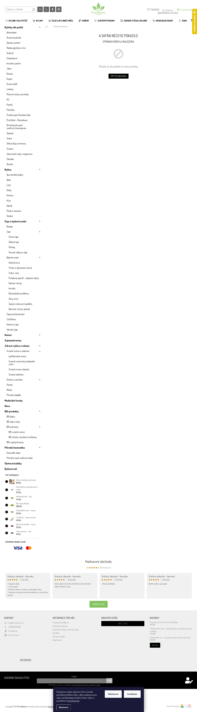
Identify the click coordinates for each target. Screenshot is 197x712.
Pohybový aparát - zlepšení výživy (24, 278)
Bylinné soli (11, 468)
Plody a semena (14, 210)
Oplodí (9, 205)
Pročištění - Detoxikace (17, 120)
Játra (9, 68)
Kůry (9, 200)
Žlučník (10, 164)
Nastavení (63, 707)
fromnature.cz (13, 635)
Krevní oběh (12, 83)
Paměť (9, 104)
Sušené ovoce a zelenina (18, 350)
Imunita (12, 288)
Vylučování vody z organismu (19, 153)
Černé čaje (13, 236)
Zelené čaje (14, 241)
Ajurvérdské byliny (15, 174)
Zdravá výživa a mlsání (17, 345)
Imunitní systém (14, 63)
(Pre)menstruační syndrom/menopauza (16, 127)
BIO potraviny (12, 426)
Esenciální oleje (13, 452)
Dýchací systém (13, 42)
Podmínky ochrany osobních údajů (66, 629)
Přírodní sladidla (14, 395)
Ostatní (10, 215)
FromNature (12, 631)
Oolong (12, 247)
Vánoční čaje (12, 329)
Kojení (9, 78)
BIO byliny (11, 416)
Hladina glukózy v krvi (16, 47)
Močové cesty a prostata (18, 94)
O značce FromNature (61, 622)
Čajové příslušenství (15, 314)
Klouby (10, 73)
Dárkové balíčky (13, 463)
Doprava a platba (59, 636)
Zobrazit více (98, 604)
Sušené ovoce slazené (19, 369)
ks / (122, 623)
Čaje (9, 231)
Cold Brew (11, 319)
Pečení (10, 384)
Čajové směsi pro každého (20, 303)
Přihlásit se (109, 680)
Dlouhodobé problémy (19, 293)
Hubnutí (10, 53)
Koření (8, 335)
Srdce (9, 138)
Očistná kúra (14, 262)
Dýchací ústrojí (15, 283)
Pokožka (10, 109)
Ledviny (10, 89)
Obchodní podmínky (60, 626)
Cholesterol (12, 58)
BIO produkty (12, 411)
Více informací (73, 700)
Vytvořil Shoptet (173, 706)
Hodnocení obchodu (98, 561)
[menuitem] (16, 21)
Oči (8, 99)
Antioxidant (12, 32)
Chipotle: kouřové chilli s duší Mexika (164, 622)
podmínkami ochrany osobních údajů (86, 685)
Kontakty (56, 633)
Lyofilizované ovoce (17, 356)
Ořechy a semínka (15, 379)
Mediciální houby (14, 400)
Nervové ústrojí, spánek (19, 309)
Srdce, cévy (14, 272)
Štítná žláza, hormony (16, 143)
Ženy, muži (13, 298)
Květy (9, 190)
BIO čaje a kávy (13, 421)
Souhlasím (132, 694)
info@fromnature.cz (16, 623)
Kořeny (10, 195)
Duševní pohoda (14, 37)
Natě (9, 179)
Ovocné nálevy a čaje (18, 252)
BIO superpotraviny (15, 442)
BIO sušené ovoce (17, 431)
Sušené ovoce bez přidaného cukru (22, 363)
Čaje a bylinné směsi (15, 221)
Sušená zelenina (16, 374)
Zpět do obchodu (118, 76)
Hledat (33, 9)
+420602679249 (14, 627)
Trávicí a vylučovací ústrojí (20, 267)
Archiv (155, 645)
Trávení (10, 148)
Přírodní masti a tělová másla (19, 457)
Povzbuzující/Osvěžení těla (18, 114)
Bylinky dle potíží (14, 27)
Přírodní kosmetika (15, 447)
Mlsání (9, 389)
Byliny (8, 169)
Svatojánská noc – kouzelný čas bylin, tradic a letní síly (170, 637)
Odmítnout (113, 694)
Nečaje (10, 226)
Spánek (10, 133)
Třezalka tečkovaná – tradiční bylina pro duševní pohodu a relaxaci (171, 629)
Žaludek (10, 159)
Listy (9, 185)
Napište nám (57, 640)
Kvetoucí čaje (13, 324)
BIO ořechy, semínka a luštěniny (23, 437)
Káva (7, 406)
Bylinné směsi (13, 257)
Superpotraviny (13, 340)
